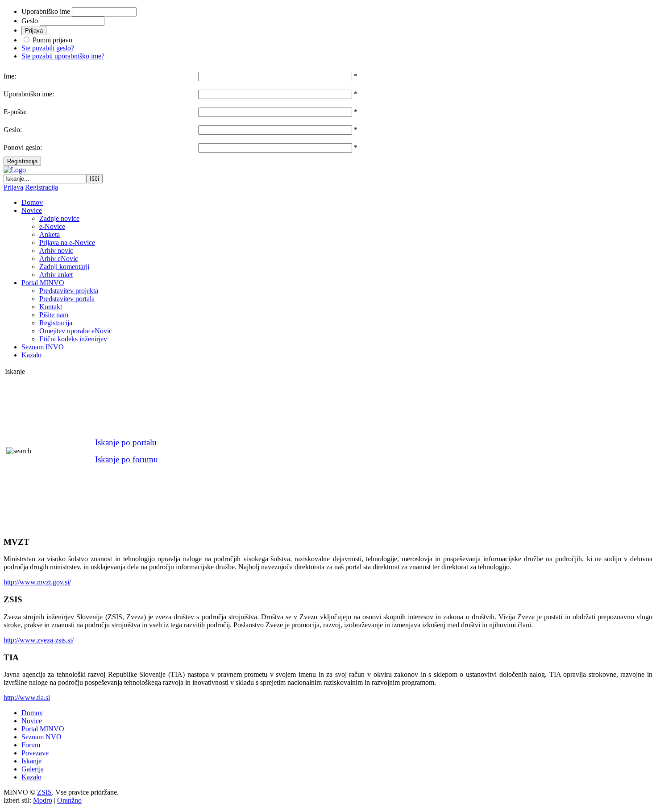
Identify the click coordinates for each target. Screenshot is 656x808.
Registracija (22, 161)
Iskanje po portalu (126, 442)
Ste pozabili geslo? (47, 48)
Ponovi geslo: (23, 147)
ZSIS (44, 792)
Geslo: (13, 129)
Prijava (13, 187)
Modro (42, 800)
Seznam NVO (41, 737)
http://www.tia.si (27, 697)
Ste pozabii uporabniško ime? (62, 56)
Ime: (10, 76)
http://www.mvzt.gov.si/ (37, 582)
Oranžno (69, 800)
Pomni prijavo (52, 40)
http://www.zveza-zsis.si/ (39, 640)
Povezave (35, 753)
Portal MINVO (42, 729)
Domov (32, 713)
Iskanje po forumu (126, 459)
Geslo (29, 21)
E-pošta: (15, 112)
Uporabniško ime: (29, 94)
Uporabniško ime (45, 11)
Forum (30, 745)
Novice (31, 721)
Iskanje (31, 761)
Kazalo (31, 777)
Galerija (32, 769)
